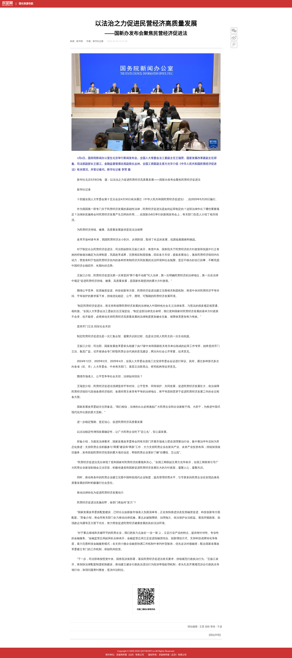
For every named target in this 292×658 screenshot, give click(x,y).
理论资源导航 (26, 3)
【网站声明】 (214, 635)
